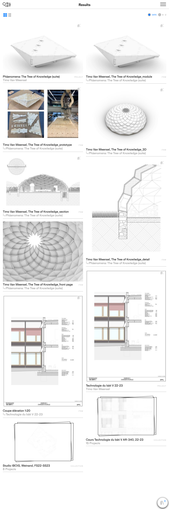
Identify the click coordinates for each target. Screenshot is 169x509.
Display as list (9, 15)
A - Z (164, 14)
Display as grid (5, 15)
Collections (165, 504)
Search (6, 4)
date (154, 14)
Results (84, 5)
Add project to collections (81, 25)
